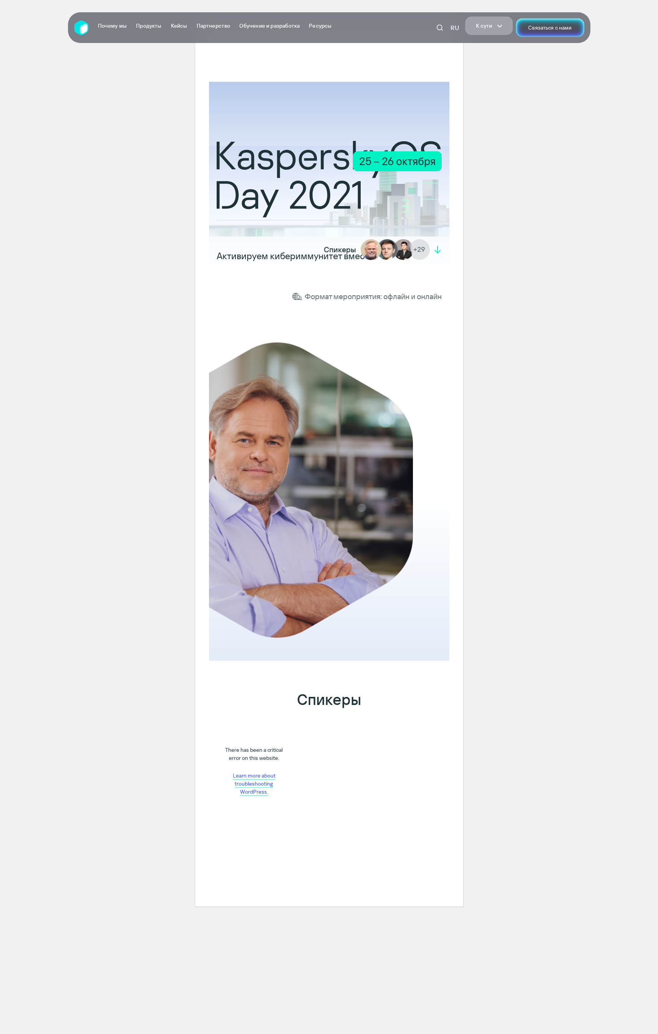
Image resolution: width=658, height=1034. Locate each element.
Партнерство (213, 25)
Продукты (148, 25)
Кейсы (179, 25)
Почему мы (112, 25)
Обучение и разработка (269, 25)
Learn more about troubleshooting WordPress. (254, 783)
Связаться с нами (550, 27)
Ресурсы (320, 25)
